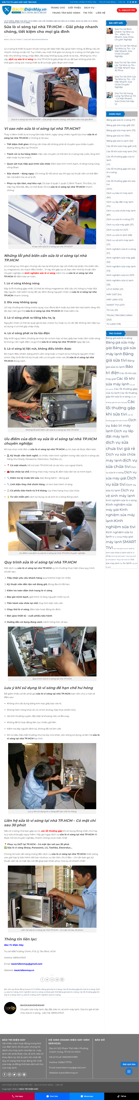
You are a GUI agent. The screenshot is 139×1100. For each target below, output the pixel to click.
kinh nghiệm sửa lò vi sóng (39, 273)
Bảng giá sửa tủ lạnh (118, 141)
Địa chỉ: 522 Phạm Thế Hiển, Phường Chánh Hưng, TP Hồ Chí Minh (68, 1050)
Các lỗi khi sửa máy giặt (119, 146)
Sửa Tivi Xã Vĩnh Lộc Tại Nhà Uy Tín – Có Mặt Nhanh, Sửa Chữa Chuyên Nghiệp (125, 81)
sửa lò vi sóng (25, 59)
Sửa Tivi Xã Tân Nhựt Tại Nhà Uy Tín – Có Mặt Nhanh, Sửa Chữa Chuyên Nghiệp (126, 51)
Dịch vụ (89, 7)
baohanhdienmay (40, 39)
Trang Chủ (58, 7)
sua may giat (118, 548)
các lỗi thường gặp (51, 831)
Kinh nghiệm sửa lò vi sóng (17, 23)
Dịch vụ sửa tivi (115, 229)
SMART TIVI (113, 305)
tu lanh (127, 563)
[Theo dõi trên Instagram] (130, 2)
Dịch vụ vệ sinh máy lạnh (120, 240)
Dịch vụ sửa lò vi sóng (87, 21)
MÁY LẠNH (112, 299)
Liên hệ (121, 2)
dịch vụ (13, 59)
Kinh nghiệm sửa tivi (118, 275)
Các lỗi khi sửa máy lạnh (119, 151)
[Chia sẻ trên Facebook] (42, 979)
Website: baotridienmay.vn (63, 1072)
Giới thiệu (74, 7)
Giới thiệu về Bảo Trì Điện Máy (83, 2)
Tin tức (88, 13)
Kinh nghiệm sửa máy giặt (121, 257)
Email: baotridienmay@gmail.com (67, 1067)
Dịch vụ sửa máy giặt (118, 224)
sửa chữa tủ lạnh (118, 552)
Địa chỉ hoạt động (107, 2)
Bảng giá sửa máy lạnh (119, 130)
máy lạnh (114, 542)
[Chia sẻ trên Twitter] (47, 979)
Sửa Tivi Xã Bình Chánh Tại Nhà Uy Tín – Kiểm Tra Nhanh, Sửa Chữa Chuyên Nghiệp (124, 34)
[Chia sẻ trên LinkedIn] (62, 979)
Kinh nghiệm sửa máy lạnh (121, 266)
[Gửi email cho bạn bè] (52, 979)
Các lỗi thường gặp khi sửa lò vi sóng (56, 21)
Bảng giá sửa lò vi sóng (26, 21)
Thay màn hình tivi (123, 560)
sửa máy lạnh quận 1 (118, 556)
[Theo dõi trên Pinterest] (24, 1074)
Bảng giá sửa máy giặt (119, 125)
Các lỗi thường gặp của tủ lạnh (121, 158)
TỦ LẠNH (111, 324)
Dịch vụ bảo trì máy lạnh (120, 193)
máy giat (127, 536)
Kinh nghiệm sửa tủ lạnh (120, 280)
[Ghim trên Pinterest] (57, 979)
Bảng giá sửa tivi (115, 135)
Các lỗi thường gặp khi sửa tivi (121, 183)
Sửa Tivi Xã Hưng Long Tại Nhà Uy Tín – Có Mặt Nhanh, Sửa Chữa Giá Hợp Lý (125, 98)
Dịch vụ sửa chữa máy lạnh (121, 210)
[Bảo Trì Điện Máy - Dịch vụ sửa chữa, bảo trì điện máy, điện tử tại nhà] (24, 10)
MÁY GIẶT (112, 294)
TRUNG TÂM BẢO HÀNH (66, 13)
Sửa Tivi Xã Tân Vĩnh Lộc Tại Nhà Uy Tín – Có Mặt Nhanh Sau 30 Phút (125, 66)
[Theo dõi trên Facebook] (128, 2)
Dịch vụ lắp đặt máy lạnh (120, 202)
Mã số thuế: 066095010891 (63, 1057)
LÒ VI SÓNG (9, 21)
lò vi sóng (117, 537)
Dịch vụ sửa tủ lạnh (117, 235)
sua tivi (125, 548)
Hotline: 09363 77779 (60, 1062)
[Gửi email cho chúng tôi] (135, 2)
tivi (121, 563)
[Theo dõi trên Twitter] (133, 2)
